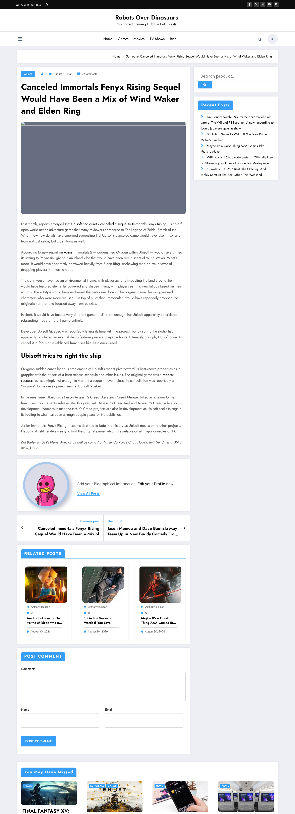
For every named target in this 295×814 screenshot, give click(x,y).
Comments (28, 668)
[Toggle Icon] (20, 39)
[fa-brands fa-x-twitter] (256, 4)
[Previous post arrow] (22, 528)
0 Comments (89, 74)
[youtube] (269, 4)
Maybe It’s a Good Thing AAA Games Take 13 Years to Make (159, 620)
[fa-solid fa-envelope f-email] (276, 4)
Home (108, 38)
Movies (139, 38)
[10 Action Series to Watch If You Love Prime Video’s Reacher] (103, 584)
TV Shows (157, 38)
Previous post (89, 521)
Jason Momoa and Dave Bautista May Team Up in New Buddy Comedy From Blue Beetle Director (143, 531)
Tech (173, 38)
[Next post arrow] (184, 528)
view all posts (88, 493)
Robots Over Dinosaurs (146, 17)
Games (123, 38)
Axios (68, 252)
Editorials (30, 786)
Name (25, 709)
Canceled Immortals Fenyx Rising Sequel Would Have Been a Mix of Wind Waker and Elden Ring (67, 531)
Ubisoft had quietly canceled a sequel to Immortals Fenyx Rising (118, 224)
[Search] (260, 40)
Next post (115, 521)
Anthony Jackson (40, 607)
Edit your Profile (151, 484)
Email (109, 709)
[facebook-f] (249, 4)
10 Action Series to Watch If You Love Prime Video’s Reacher (101, 620)
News (92, 786)
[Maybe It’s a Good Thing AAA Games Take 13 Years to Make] (160, 584)
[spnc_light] (273, 39)
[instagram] (262, 4)
